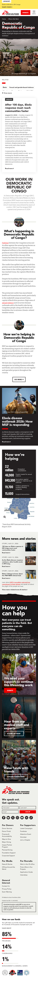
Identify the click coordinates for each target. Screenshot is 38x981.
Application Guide (26, 872)
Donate (10, 690)
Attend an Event (25, 834)
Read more (9, 168)
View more (8, 93)
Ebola (5, 87)
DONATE (25, 13)
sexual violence (8, 303)
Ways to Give (6, 839)
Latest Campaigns (26, 828)
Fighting (5, 243)
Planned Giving (7, 850)
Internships (23, 875)
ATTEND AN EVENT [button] (14, 733)
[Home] (10, 12)
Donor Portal (6, 831)
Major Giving (6, 842)
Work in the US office (27, 864)
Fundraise (23, 831)
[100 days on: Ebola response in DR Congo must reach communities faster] (19, 548)
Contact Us (6, 886)
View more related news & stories (14, 590)
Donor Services (7, 828)
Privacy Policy (6, 889)
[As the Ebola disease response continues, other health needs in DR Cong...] (19, 562)
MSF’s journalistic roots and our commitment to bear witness (16, 583)
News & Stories (7, 864)
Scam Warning (7, 892)
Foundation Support (9, 853)
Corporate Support (8, 856)
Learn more (6, 7)
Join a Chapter (25, 840)
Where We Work (13, 19)
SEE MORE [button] (18, 379)
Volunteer (23, 837)
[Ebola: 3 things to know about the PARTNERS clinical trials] (19, 574)
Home (4, 19)
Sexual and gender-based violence (21, 87)
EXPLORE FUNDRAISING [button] (16, 777)
